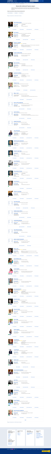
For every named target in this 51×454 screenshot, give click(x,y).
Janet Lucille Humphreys (18, 102)
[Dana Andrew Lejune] (10, 24)
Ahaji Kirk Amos (17, 299)
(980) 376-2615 (16, 372)
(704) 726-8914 (16, 271)
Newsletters (27, 2)
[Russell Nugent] (10, 402)
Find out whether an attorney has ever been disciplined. (29, 434)
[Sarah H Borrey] (10, 113)
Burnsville (9, 438)
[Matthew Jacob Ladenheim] (10, 142)
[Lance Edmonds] (10, 163)
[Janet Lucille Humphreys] (10, 104)
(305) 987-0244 (16, 104)
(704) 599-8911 (16, 143)
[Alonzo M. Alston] (10, 311)
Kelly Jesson (16, 278)
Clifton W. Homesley (17, 191)
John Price (16, 380)
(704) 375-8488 (16, 362)
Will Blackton (16, 390)
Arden (9, 437)
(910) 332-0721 (16, 412)
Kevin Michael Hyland (18, 229)
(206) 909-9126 (16, 203)
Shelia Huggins (16, 329)
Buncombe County (10, 442)
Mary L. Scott (16, 93)
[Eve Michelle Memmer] (10, 222)
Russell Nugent (16, 400)
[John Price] (10, 382)
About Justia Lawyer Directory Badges (38, 433)
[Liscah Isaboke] (10, 270)
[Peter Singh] (10, 321)
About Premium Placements (39, 436)
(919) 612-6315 (16, 331)
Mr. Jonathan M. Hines (18, 171)
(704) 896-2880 (16, 232)
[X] (15, 449)
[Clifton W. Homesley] (10, 193)
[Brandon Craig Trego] (10, 152)
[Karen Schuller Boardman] (10, 371)
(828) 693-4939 (16, 75)
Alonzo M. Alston (17, 309)
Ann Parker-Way (17, 201)
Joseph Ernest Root (17, 121)
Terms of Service (34, 449)
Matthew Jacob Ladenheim (19, 140)
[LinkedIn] (10, 449)
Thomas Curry (16, 82)
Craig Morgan (16, 349)
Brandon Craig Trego (17, 150)
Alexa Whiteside (17, 130)
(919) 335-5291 (16, 291)
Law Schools (20, 2)
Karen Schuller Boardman (18, 369)
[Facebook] (12, 449)
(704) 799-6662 (16, 213)
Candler (9, 436)
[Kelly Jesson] (10, 280)
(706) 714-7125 (16, 241)
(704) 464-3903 (16, 183)
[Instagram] (13, 449)
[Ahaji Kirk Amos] (10, 301)
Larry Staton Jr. (16, 181)
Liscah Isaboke (16, 268)
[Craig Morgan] (10, 351)
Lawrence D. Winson (17, 72)
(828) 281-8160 (16, 34)
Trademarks (19, 434)
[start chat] (49, 451)
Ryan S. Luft (16, 248)
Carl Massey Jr (16, 339)
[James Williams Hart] (10, 260)
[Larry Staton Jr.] (10, 183)
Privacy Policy (38, 449)
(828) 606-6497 (16, 123)
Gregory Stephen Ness (18, 52)
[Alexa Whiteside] (10, 132)
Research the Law (16, 2)
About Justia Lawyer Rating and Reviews (39, 437)
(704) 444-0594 (16, 281)
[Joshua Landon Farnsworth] (10, 241)
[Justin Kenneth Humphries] (10, 412)
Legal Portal (27, 449)
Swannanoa (9, 434)
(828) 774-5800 (16, 24)
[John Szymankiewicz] (10, 291)
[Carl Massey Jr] (10, 341)
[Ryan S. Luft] (10, 250)
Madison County (10, 443)
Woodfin (9, 435)
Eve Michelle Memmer (18, 220)
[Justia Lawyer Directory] (10, 1)
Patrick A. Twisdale (17, 42)
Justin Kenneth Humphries (19, 410)
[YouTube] (11, 449)
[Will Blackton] (10, 392)
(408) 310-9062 (16, 114)
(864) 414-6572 (16, 222)
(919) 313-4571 (16, 382)
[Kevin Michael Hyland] (10, 231)
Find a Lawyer (8, 2)
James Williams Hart (17, 258)
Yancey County (10, 444)
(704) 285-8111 (16, 163)
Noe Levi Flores (16, 62)
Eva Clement (16, 32)
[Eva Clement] (10, 34)
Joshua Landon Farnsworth (19, 239)
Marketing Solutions (31, 2)
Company (30, 449)
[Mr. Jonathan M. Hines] (10, 173)
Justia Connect (24, 449)
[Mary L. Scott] (10, 95)
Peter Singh (16, 319)
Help (31, 449)
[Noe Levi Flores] (10, 64)
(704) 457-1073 (16, 193)
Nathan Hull (16, 359)
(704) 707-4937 (16, 311)
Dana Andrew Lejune (18, 22)
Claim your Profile (38, 435)
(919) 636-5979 (16, 392)
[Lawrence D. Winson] (10, 74)
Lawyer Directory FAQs (39, 434)
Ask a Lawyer (12, 2)
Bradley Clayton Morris (18, 210)
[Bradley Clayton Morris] (10, 212)
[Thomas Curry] (10, 84)
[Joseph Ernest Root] (10, 123)
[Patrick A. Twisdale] (10, 44)
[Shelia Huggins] (10, 331)
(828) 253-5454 (16, 65)
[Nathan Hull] (10, 361)
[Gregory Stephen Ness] (10, 54)
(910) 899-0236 (16, 402)
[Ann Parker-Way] (10, 203)
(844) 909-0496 (16, 301)
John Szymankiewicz (17, 289)
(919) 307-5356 (16, 321)
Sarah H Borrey (16, 111)
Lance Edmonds (17, 161)
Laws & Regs (23, 2)
